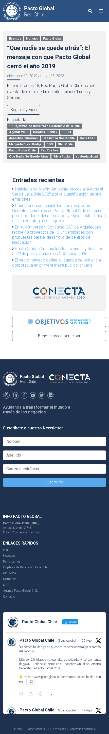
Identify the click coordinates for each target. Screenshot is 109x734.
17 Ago (87, 710)
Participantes (11, 561)
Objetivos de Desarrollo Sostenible (25, 567)
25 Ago (87, 640)
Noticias (32, 38)
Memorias (9, 579)
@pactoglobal (67, 640)
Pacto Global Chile (22, 150)
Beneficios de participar (59, 336)
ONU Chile (65, 144)
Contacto (9, 596)
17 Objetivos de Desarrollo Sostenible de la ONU (44, 126)
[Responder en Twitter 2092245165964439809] (22, 694)
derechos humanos (23, 138)
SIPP (6, 585)
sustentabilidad (87, 156)
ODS (49, 144)
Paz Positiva (49, 150)
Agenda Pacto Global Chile (20, 590)
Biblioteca (9, 573)
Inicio (6, 550)
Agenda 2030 (18, 132)
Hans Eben (87, 138)
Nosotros (9, 555)
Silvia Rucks (62, 156)
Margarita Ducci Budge (25, 144)
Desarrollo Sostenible (59, 138)
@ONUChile (31, 664)
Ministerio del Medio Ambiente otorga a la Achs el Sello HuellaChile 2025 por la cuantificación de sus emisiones (57, 194)
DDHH (66, 132)
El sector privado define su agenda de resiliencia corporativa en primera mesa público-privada (56, 263)
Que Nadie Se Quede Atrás (28, 156)
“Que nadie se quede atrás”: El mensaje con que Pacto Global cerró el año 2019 (48, 57)
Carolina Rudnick (45, 132)
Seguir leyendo (23, 109)
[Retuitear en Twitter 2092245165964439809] (32, 694)
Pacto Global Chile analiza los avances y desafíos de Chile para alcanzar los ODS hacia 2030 (57, 251)
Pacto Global (52, 38)
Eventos (15, 38)
